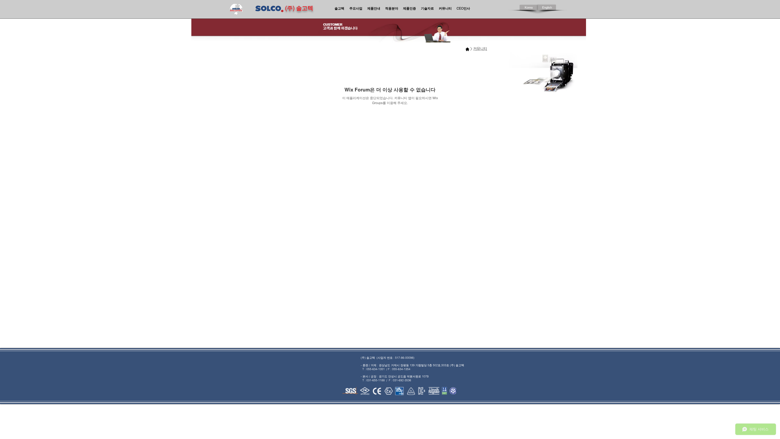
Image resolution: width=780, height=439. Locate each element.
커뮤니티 (480, 49)
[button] (547, 7)
